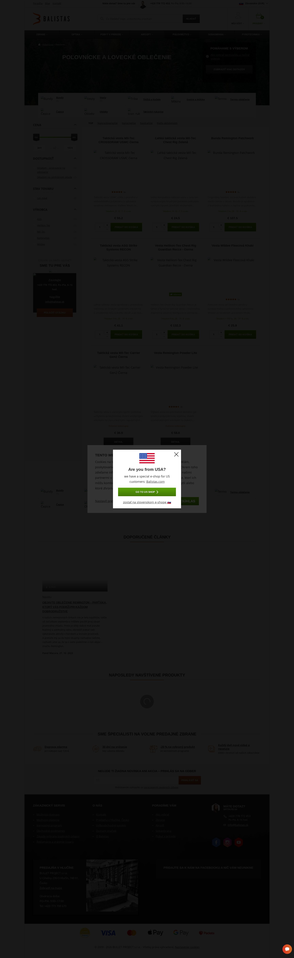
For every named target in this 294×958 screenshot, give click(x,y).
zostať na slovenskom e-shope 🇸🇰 (147, 502)
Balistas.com (155, 482)
